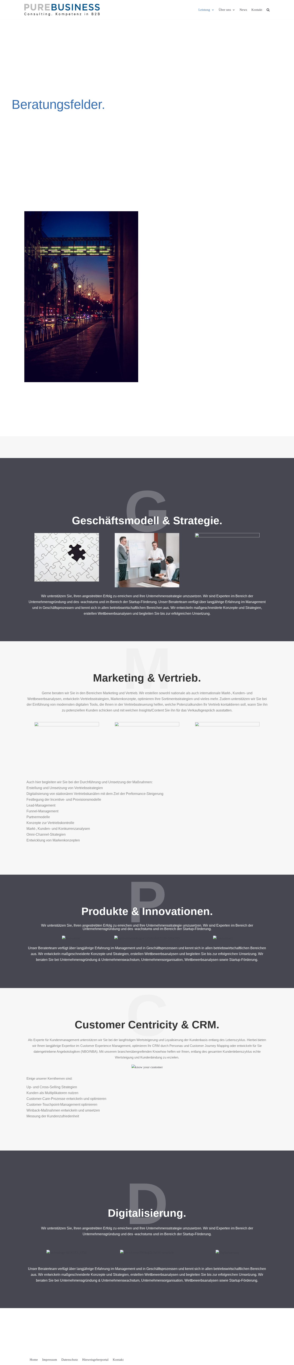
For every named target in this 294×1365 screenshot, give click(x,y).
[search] (268, 10)
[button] (28, 934)
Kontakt (256, 9)
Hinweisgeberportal (95, 1359)
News (243, 9)
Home (34, 1359)
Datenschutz (69, 1359)
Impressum (49, 1359)
